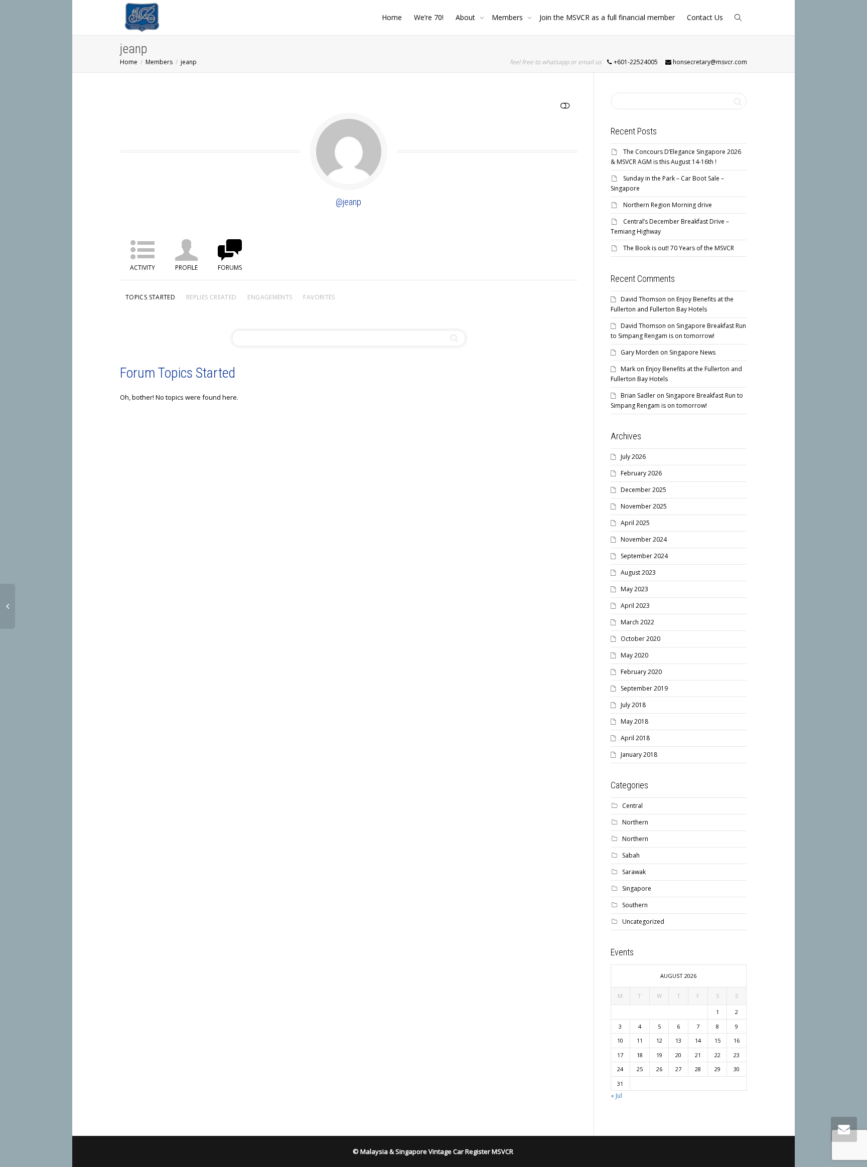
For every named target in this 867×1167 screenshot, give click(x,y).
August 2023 (638, 572)
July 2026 (633, 456)
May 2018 (634, 721)
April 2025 (635, 523)
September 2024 (644, 556)
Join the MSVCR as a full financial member (607, 17)
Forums (230, 267)
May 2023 (634, 589)
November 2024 (644, 539)
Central (632, 805)
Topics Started (150, 297)
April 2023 (635, 605)
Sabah (631, 855)
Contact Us (705, 17)
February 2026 (641, 473)
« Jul (616, 1095)
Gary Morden (640, 352)
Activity (142, 267)
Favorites (319, 297)
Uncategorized (643, 921)
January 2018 (639, 754)
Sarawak (634, 872)
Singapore (636, 888)
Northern (635, 822)
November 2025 (644, 506)
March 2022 (637, 622)
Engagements (269, 297)
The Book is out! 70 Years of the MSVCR (678, 248)
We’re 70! (429, 17)
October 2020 (640, 638)
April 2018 (635, 738)
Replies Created (211, 297)
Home (392, 17)
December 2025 (643, 489)
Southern (635, 905)
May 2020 (634, 655)
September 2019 (644, 688)
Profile (186, 267)
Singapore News (692, 352)
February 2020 (641, 672)
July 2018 (633, 705)
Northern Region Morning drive (667, 205)
